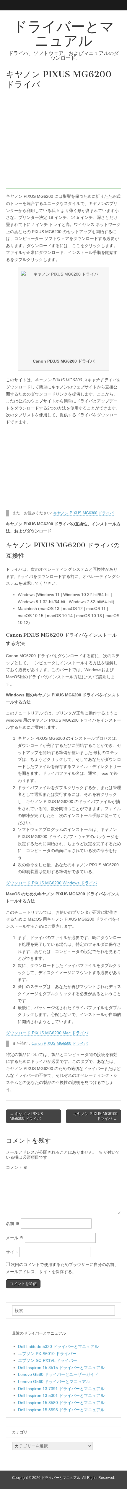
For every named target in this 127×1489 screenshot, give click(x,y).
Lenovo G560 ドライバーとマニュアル (54, 1381)
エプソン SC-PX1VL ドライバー (47, 1360)
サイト (12, 1252)
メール (15, 1237)
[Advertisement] (63, 140)
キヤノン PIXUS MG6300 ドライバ (83, 513)
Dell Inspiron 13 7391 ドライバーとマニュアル (61, 1388)
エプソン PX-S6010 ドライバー (47, 1353)
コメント (17, 1167)
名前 (12, 1223)
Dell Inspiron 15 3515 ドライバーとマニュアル (61, 1367)
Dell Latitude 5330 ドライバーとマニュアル (58, 1346)
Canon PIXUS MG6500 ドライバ (60, 1043)
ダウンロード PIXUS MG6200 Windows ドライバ (51, 883)
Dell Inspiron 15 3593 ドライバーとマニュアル (61, 1409)
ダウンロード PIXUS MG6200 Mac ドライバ (47, 1032)
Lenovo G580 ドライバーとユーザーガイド (58, 1374)
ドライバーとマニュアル (63, 33)
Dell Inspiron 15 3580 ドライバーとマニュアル (61, 1402)
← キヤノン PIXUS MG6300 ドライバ (26, 1116)
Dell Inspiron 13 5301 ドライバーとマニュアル (61, 1395)
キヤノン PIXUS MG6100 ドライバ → (95, 1116)
